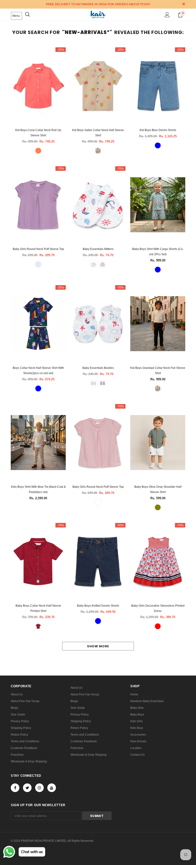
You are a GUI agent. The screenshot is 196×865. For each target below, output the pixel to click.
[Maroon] (38, 626)
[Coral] (38, 150)
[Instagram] (39, 787)
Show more (98, 646)
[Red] (157, 626)
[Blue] (157, 145)
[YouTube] (51, 787)
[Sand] (98, 150)
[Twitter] (27, 787)
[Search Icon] (27, 14)
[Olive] (157, 507)
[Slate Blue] (157, 269)
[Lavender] (38, 264)
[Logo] (98, 14)
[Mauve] (98, 502)
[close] (183, 4)
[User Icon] (167, 14)
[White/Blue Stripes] (102, 264)
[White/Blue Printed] (93, 264)
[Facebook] (15, 787)
